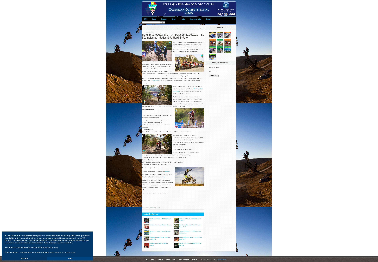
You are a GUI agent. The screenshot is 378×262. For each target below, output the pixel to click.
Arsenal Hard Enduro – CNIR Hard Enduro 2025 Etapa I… (190, 232)
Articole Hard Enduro (155, 28)
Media (183, 19)
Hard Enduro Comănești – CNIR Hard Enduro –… (158, 244)
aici (162, 168)
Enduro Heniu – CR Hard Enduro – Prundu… (160, 225)
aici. (164, 177)
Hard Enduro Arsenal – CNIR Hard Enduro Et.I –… (160, 219)
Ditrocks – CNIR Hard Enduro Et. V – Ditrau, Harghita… (190, 244)
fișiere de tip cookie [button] (69, 252)
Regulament (156, 80)
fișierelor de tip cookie (50, 247)
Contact (208, 19)
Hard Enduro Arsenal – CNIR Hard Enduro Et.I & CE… (190, 219)
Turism (174, 19)
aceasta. (167, 171)
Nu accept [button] (24, 258)
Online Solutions (221, 260)
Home (147, 28)
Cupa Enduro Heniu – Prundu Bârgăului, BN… (159, 232)
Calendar (164, 19)
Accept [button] (70, 258)
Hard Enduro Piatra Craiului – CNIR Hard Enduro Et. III (189, 226)
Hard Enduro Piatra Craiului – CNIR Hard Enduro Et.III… (159, 238)
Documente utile (195, 19)
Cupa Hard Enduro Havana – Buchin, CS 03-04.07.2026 (190, 238)
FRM (145, 19)
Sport (154, 19)
